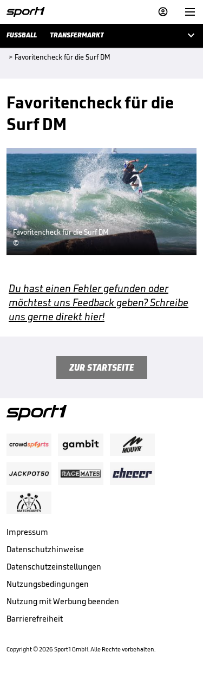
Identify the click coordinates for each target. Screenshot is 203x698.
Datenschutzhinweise (45, 549)
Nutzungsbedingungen (47, 584)
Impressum (27, 532)
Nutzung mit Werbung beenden (62, 601)
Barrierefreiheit (34, 618)
